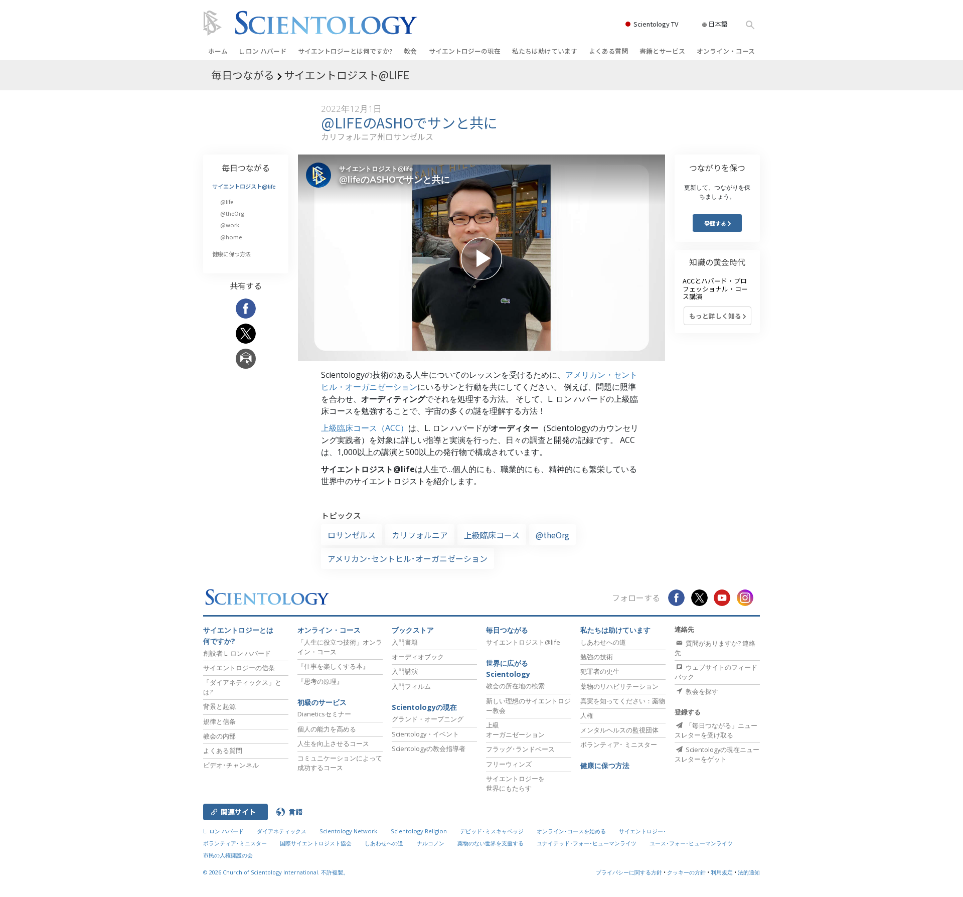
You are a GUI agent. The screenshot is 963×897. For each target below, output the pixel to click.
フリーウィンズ (509, 764)
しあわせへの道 (603, 642)
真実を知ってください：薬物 (622, 700)
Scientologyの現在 (424, 707)
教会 (410, 51)
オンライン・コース (726, 51)
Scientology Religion (419, 831)
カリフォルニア (420, 535)
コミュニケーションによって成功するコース (339, 763)
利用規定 (722, 872)
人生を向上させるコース (333, 743)
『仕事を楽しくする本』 (333, 666)
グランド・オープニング (427, 718)
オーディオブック (418, 656)
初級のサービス (322, 702)
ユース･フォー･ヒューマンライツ (691, 843)
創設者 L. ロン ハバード (237, 653)
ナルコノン (430, 843)
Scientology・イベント (425, 733)
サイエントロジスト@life (244, 186)
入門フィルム (411, 686)
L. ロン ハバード (262, 51)
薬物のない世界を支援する (490, 843)
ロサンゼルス (352, 535)
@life (226, 202)
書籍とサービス (662, 51)
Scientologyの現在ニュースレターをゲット (717, 754)
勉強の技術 (596, 656)
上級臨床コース (492, 535)
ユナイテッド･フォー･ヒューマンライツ (586, 843)
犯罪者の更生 (599, 671)
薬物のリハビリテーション (619, 686)
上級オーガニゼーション (515, 729)
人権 (586, 715)
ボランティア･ (618, 744)
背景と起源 (219, 706)
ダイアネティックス (281, 831)
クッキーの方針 (686, 872)
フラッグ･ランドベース (520, 749)
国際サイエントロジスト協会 (316, 843)
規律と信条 (219, 721)
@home (231, 237)
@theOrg (552, 535)
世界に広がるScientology (508, 668)
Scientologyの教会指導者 (428, 748)
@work (229, 225)
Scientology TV (655, 24)
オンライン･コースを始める (571, 831)
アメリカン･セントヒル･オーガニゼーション (408, 558)
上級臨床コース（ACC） (364, 427)
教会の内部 (219, 735)
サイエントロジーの (465, 51)
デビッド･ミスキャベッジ (492, 831)
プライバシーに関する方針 (629, 872)
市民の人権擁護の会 (228, 855)
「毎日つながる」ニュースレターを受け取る (716, 730)
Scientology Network (348, 831)
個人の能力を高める (326, 728)
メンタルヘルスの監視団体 (619, 729)
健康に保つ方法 (231, 254)
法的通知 (749, 872)
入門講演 (405, 671)
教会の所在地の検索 (515, 685)
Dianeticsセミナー (324, 713)
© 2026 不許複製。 (276, 872)
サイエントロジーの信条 (239, 667)
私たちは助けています (544, 51)
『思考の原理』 (320, 681)
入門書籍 (405, 642)
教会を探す (701, 691)
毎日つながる (246, 168)
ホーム (218, 51)
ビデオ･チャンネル (231, 765)
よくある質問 (608, 51)
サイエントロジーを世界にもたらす (515, 783)
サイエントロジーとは (345, 51)
